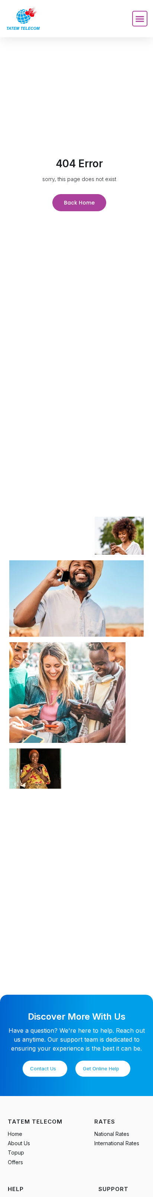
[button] (140, 18)
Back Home (79, 202)
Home (15, 1134)
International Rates (116, 1143)
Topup (16, 1152)
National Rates (111, 1134)
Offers (15, 1162)
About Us (19, 1143)
